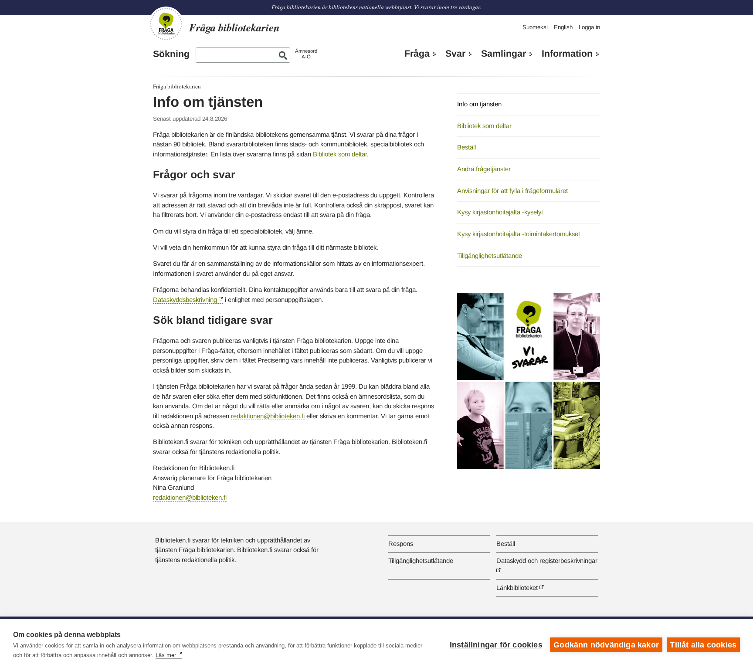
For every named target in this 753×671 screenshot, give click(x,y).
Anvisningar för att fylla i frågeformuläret (512, 190)
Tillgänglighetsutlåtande (489, 255)
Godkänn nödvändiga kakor (606, 644)
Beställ (466, 147)
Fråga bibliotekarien (177, 86)
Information (567, 53)
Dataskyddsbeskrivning (185, 299)
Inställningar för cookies (496, 644)
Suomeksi (535, 27)
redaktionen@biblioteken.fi (268, 416)
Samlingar (503, 53)
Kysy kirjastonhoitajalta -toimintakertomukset (518, 233)
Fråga (417, 53)
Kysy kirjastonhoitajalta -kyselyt (500, 212)
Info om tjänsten (479, 104)
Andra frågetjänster (484, 169)
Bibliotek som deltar (340, 154)
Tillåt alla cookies (703, 644)
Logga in (589, 27)
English (563, 27)
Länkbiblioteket (517, 587)
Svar (455, 53)
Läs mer (166, 655)
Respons (400, 543)
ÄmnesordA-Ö (306, 53)
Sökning (171, 54)
